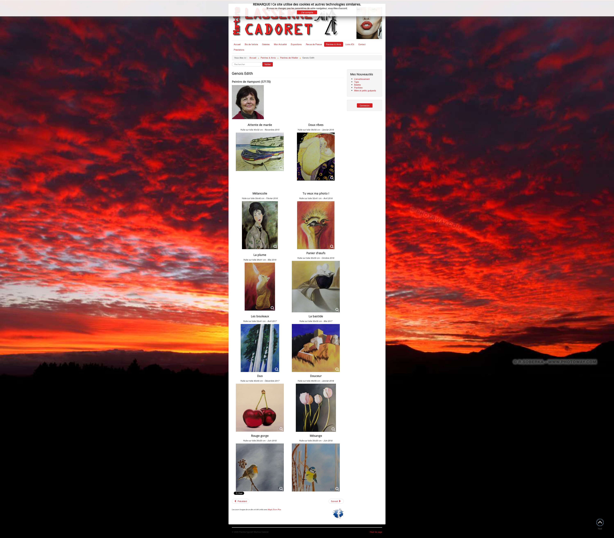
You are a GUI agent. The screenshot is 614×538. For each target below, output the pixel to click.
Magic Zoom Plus (274, 509)
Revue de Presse (314, 44)
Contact (362, 44)
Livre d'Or (349, 44)
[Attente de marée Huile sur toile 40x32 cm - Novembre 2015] (260, 152)
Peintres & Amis (333, 44)
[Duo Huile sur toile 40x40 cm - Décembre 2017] (260, 408)
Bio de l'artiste (251, 44)
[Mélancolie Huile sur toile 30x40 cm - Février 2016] (260, 225)
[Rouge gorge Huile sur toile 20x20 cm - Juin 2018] (260, 467)
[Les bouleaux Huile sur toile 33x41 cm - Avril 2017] (260, 348)
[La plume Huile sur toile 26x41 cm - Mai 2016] (260, 287)
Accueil (237, 44)
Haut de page (376, 531)
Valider (267, 64)
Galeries (266, 44)
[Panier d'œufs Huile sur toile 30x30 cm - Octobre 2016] (316, 286)
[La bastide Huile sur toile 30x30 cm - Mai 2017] (316, 348)
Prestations (239, 49)
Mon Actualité (280, 44)
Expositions (296, 44)
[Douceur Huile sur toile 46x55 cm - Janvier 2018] (316, 408)
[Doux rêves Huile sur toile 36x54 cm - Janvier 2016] (316, 157)
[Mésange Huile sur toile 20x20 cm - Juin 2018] (316, 467)
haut (600, 528)
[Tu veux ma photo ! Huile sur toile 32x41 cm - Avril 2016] (316, 225)
